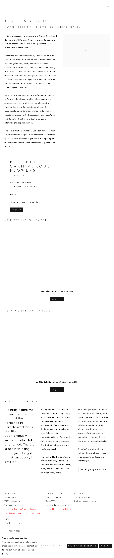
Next (105, 256)
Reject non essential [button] (82, 546)
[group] (57, 256)
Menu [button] (108, 6)
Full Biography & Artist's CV (93, 469)
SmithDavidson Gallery (17, 6)
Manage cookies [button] (53, 546)
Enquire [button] (17, 210)
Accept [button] (105, 546)
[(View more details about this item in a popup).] (57, 256)
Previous (9, 256)
